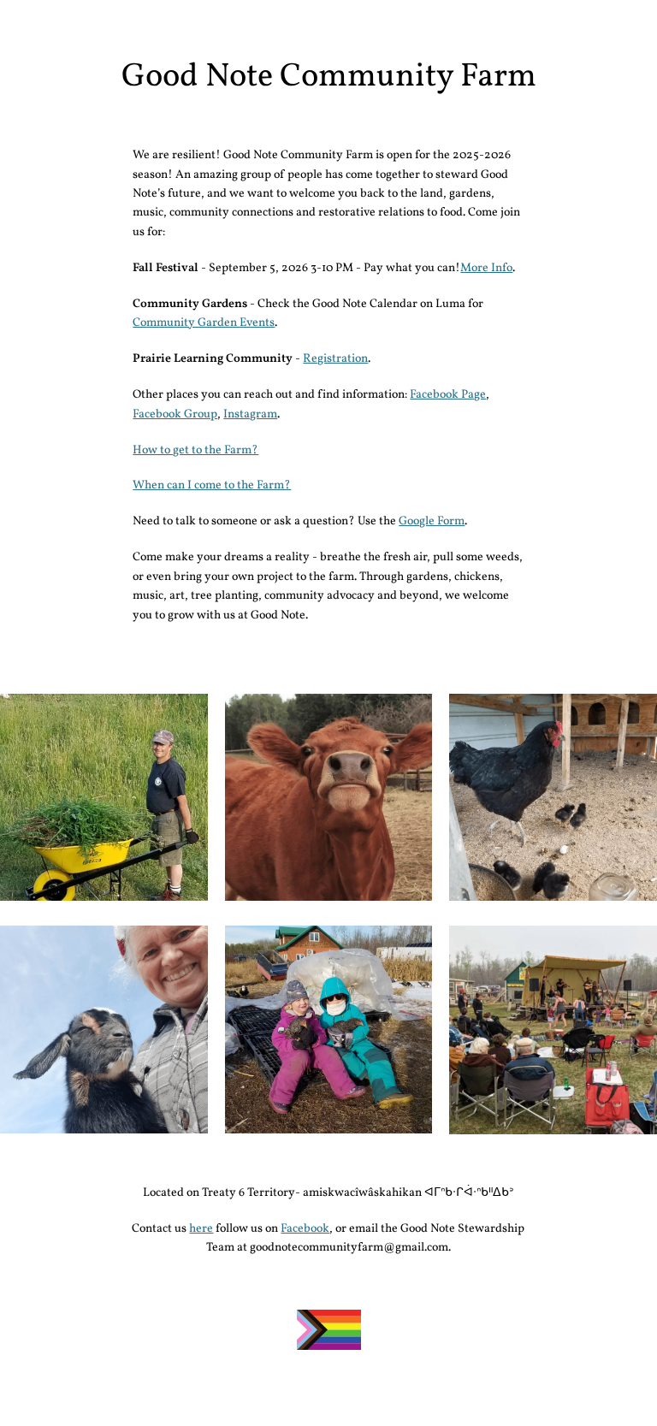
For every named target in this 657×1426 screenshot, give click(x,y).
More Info (486, 268)
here (201, 1229)
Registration (335, 359)
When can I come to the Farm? (212, 485)
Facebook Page (448, 395)
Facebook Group (175, 414)
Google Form (432, 521)
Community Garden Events (204, 323)
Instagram (250, 414)
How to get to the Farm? (195, 450)
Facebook (305, 1229)
